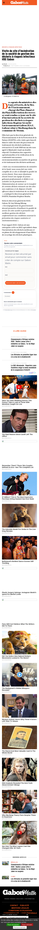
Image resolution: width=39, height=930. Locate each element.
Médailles (14, 862)
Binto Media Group (8, 309)
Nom (6, 266)
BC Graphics (33, 309)
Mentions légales (20, 908)
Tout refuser (27, 925)
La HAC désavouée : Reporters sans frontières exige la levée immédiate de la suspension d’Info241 (23, 368)
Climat (13, 876)
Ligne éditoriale (29, 913)
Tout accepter (13, 925)
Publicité (24, 905)
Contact (14, 905)
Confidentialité (11, 913)
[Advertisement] (19, 25)
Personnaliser (20, 927)
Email (6, 275)
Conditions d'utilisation (20, 910)
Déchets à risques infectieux (12, 47)
